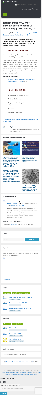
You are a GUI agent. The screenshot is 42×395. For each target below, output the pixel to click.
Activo (14, 293)
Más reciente (7, 293)
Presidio (8, 121)
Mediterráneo (19, 35)
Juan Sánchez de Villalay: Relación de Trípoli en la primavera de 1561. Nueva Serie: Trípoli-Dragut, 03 (29, 188)
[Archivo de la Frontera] (10, 1)
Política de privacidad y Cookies (24, 372)
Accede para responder (17, 205)
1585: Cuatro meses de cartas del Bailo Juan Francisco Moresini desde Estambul (29, 159)
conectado (14, 224)
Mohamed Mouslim (14, 328)
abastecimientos (10, 119)
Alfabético (26, 293)
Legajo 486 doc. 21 (22, 119)
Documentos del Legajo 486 (26, 33)
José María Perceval (15, 339)
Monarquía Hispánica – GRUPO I (18, 303)
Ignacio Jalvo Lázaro (15, 333)
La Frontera (16, 127)
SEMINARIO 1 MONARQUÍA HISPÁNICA (20, 297)
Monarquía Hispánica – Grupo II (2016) (20, 308)
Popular (20, 293)
